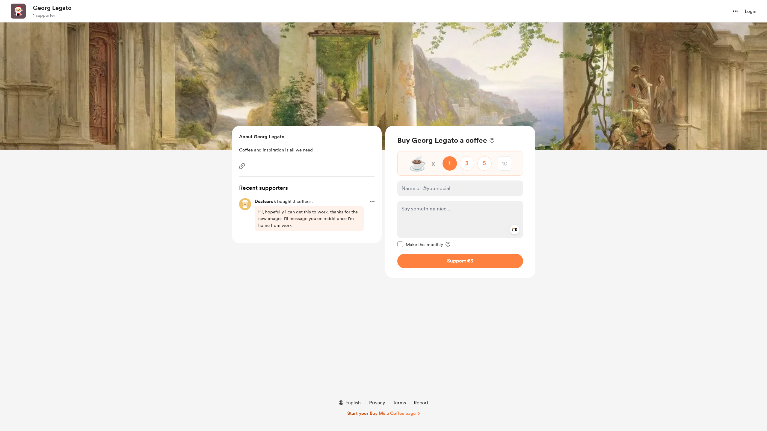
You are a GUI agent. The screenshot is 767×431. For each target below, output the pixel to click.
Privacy (377, 403)
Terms (399, 403)
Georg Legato (52, 7)
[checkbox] (420, 244)
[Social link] (242, 166)
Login (750, 11)
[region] (460, 202)
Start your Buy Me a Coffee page (381, 413)
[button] (735, 11)
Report (421, 403)
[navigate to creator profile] (18, 11)
